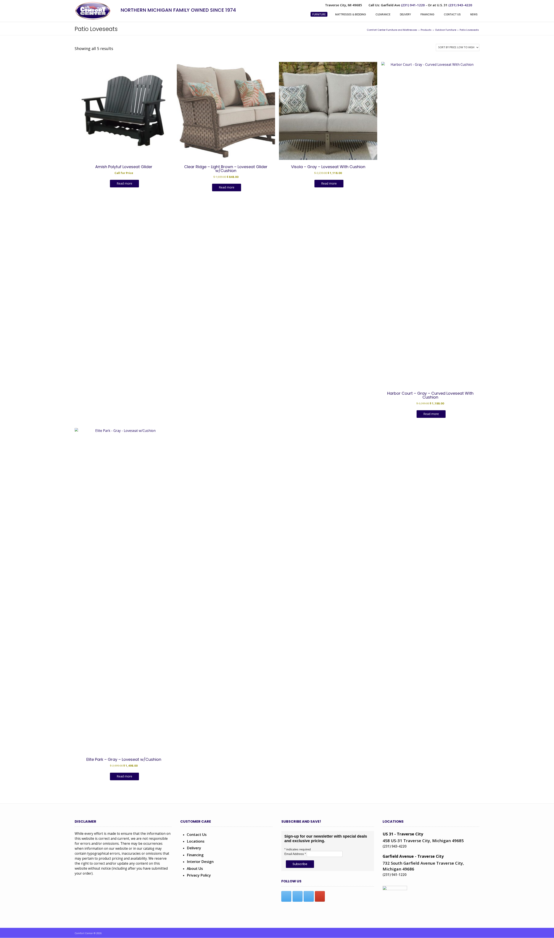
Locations (196, 841)
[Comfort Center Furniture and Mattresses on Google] (320, 896)
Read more (124, 183)
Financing (195, 854)
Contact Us (197, 834)
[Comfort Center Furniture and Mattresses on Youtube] (309, 896)
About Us (195, 868)
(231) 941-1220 (413, 5)
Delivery (194, 847)
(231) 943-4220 (460, 5)
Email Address (295, 854)
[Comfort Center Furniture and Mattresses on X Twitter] (298, 896)
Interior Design (200, 861)
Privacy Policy (199, 875)
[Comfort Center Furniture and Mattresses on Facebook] (286, 896)
